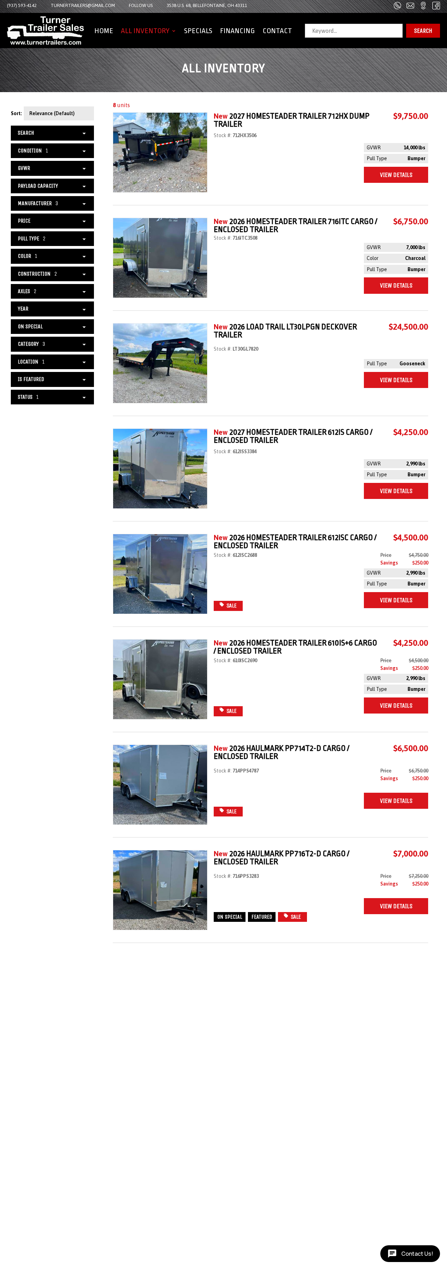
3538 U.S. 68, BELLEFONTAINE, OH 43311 (207, 5)
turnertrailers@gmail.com (83, 5)
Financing (237, 31)
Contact (277, 31)
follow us (141, 5)
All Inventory (145, 31)
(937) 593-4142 (22, 5)
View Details (396, 175)
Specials (198, 31)
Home (103, 31)
